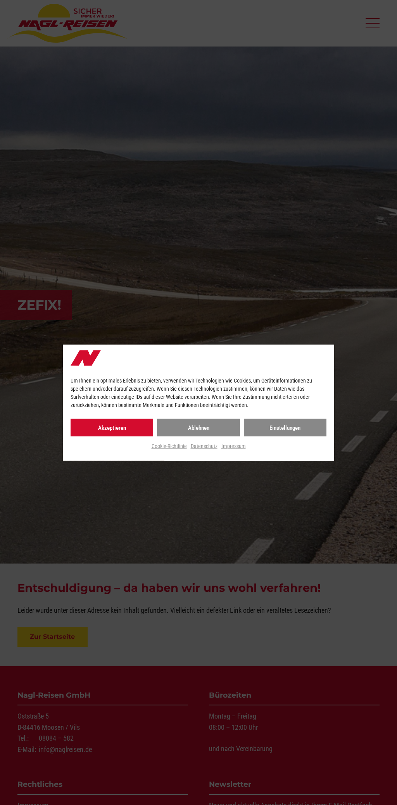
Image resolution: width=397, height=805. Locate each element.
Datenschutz (204, 446)
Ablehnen (198, 427)
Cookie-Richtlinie (169, 446)
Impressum (233, 446)
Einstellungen (284, 427)
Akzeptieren (112, 427)
